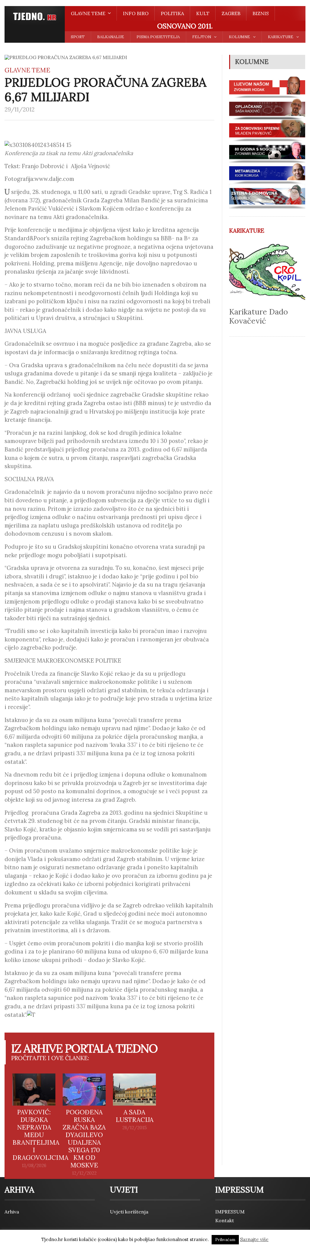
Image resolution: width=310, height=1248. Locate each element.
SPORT (78, 36)
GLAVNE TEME (27, 70)
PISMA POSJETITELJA (158, 36)
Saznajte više (254, 1239)
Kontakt (224, 1220)
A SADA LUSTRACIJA (134, 1116)
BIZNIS (260, 13)
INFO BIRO (136, 13)
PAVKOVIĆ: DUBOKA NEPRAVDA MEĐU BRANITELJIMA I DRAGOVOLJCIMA (40, 1135)
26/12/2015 (134, 1127)
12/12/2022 (84, 1173)
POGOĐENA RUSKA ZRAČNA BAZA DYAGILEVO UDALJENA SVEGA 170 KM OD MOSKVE (84, 1138)
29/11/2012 (20, 109)
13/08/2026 (34, 1165)
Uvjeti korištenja (129, 1212)
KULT (202, 13)
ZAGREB (231, 13)
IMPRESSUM (230, 1212)
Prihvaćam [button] (225, 1239)
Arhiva (12, 1212)
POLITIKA (172, 13)
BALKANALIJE (110, 36)
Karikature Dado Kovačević (258, 316)
